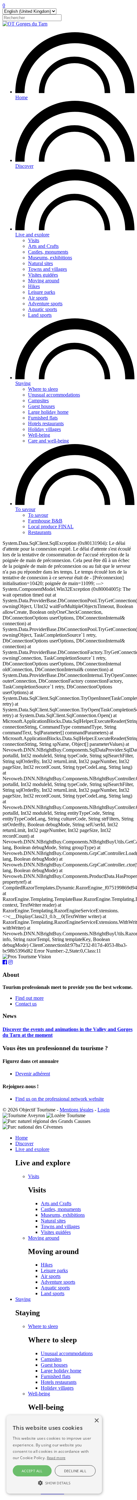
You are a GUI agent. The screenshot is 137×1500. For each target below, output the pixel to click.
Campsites (38, 400)
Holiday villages (44, 429)
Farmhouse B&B (45, 521)
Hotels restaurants (46, 423)
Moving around (43, 280)
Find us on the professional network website (59, 1099)
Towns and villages (47, 269)
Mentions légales (76, 1109)
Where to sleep (43, 389)
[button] (54, 1482)
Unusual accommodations (54, 394)
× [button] (96, 1420)
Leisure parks (41, 292)
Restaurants (39, 532)
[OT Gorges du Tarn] (25, 23)
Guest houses (41, 406)
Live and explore (32, 234)
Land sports (40, 315)
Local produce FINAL (51, 526)
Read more (56, 1457)
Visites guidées (43, 275)
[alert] (54, 1454)
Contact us (26, 1003)
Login (103, 1109)
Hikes (34, 286)
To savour (25, 509)
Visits (33, 240)
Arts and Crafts (43, 246)
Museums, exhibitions (50, 257)
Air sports (38, 298)
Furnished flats (43, 417)
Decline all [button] (75, 1470)
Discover (24, 166)
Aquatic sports (42, 309)
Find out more (29, 998)
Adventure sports (45, 303)
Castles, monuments (48, 252)
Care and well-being (48, 440)
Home (21, 97)
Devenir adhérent (32, 1073)
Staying (23, 383)
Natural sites (40, 263)
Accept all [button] (32, 1470)
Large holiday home (48, 412)
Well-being (39, 435)
